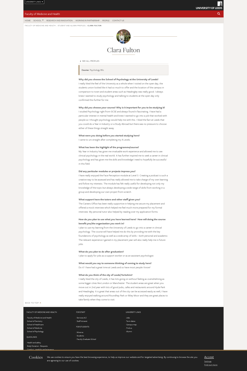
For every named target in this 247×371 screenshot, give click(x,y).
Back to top (32, 302)
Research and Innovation (59, 20)
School (37, 20)
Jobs (128, 317)
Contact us (118, 20)
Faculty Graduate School (86, 339)
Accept (209, 357)
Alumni (129, 331)
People (105, 20)
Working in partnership (87, 20)
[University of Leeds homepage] (209, 5)
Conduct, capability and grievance (40, 349)
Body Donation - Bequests (37, 346)
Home (28, 20)
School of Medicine (34, 328)
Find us (129, 328)
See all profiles (90, 60)
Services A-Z (81, 317)
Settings (207, 361)
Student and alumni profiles (71, 25)
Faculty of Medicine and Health (42, 14)
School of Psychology (35, 331)
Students (80, 335)
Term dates (130, 321)
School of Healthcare (35, 324)
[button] (219, 14)
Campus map (131, 324)
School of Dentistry (34, 321)
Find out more (210, 364)
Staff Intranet (82, 321)
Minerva (80, 332)
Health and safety (34, 342)
